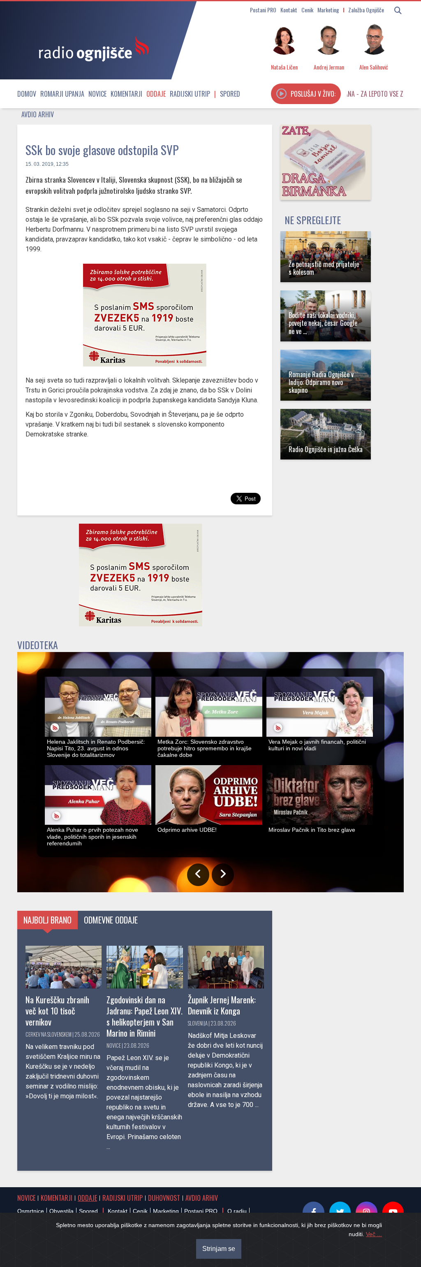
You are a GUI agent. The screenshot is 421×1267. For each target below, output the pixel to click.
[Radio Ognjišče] (91, 48)
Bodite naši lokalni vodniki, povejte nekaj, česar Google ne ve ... (323, 323)
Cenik (307, 9)
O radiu (237, 1211)
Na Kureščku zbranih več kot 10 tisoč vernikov (57, 1010)
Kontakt (288, 9)
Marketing (328, 9)
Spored (230, 94)
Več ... (374, 1234)
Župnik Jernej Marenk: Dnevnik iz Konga (222, 1005)
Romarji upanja (62, 94)
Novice (97, 94)
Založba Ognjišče (366, 9)
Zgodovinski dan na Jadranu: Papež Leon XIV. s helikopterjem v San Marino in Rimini (144, 1016)
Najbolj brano (47, 920)
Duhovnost (164, 1198)
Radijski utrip (190, 94)
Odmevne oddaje (111, 920)
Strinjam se (218, 1248)
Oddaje (156, 94)
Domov (26, 94)
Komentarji (126, 94)
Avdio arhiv (37, 114)
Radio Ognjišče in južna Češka (326, 449)
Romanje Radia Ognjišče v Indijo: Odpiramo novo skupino (321, 382)
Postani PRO (263, 9)
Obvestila (61, 1211)
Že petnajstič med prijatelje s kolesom (324, 268)
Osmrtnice (30, 1211)
